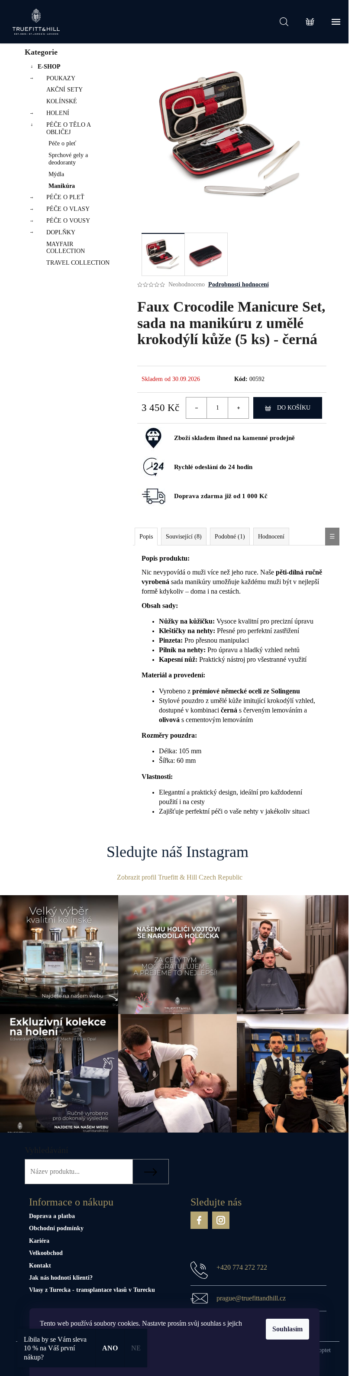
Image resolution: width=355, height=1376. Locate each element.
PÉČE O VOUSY (68, 220)
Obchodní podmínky (56, 1228)
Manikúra (61, 186)
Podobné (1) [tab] (230, 536)
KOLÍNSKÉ (61, 101)
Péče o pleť (62, 143)
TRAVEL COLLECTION (78, 262)
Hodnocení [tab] (271, 536)
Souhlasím (287, 1329)
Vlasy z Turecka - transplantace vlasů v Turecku (92, 1290)
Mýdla (56, 174)
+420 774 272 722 (241, 1267)
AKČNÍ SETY (64, 89)
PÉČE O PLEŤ (65, 197)
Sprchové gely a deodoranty (68, 159)
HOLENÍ (57, 113)
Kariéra (39, 1241)
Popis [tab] (146, 536)
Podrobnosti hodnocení (238, 284)
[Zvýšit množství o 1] (238, 407)
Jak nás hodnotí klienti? (61, 1277)
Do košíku (293, 407)
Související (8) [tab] (184, 536)
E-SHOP (49, 66)
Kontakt (40, 1265)
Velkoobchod (46, 1253)
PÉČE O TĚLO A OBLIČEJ (68, 128)
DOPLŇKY (60, 232)
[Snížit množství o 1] (196, 407)
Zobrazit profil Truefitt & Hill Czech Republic (179, 877)
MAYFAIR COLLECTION (65, 248)
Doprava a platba (52, 1216)
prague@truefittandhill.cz (251, 1298)
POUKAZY (60, 78)
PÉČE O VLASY (68, 209)
